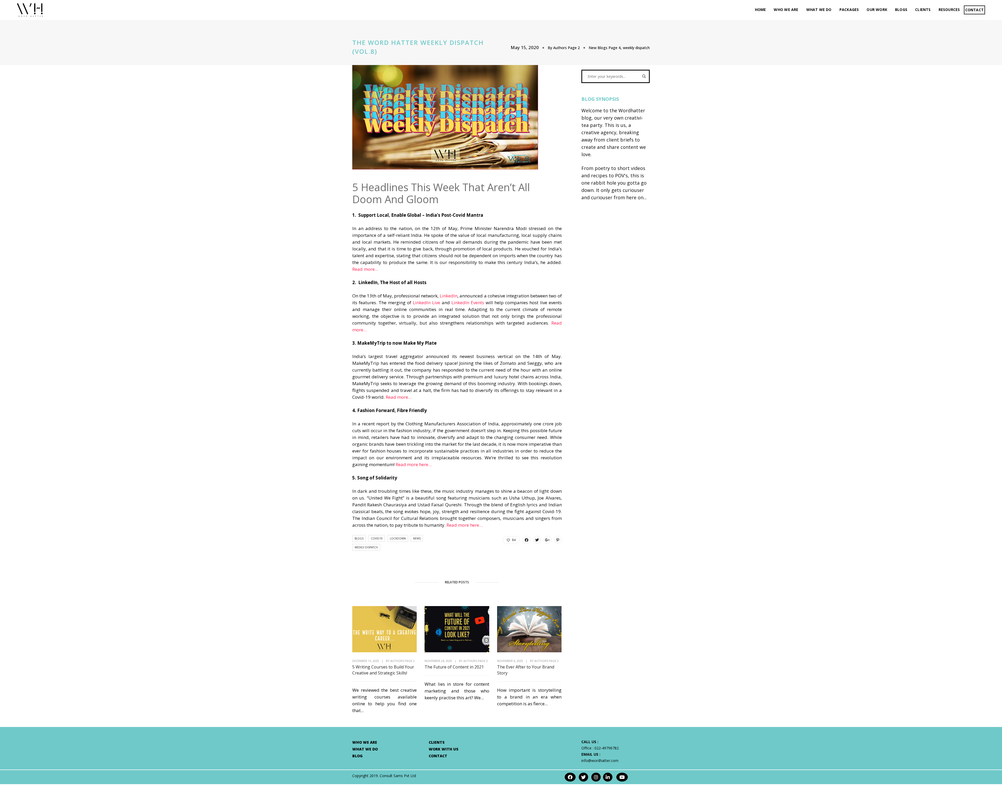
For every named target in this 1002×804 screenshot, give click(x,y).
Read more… (365, 269)
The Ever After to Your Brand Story (525, 670)
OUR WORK (877, 9)
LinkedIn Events (467, 303)
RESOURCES (949, 9)
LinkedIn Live (426, 303)
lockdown (398, 538)
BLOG (357, 755)
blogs (359, 538)
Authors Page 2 (566, 47)
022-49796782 (606, 748)
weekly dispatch (636, 47)
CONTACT (974, 9)
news (417, 538)
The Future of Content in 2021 (454, 667)
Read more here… (414, 464)
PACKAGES (849, 9)
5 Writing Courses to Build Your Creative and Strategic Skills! (383, 670)
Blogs (901, 9)
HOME (760, 9)
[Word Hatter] (30, 9)
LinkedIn (448, 296)
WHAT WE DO (819, 9)
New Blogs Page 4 (605, 47)
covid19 (377, 538)
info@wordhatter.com (599, 760)
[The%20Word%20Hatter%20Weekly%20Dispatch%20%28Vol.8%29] (526, 540)
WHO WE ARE (786, 9)
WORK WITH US (443, 749)
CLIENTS (923, 9)
